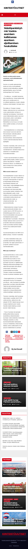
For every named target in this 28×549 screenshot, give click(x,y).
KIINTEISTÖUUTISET (14, 8)
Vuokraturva (7, 501)
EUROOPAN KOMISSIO (17, 484)
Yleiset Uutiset (7, 25)
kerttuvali (13, 50)
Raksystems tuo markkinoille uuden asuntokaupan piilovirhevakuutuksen (18, 337)
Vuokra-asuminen (18, 23)
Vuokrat (16, 499)
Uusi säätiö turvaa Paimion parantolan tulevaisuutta (11, 402)
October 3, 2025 (9, 490)
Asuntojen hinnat (8, 484)
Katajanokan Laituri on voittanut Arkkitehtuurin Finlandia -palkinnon (14, 472)
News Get (23, 540)
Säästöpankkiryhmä (8, 23)
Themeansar (14, 542)
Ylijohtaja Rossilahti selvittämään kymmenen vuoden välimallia (8, 339)
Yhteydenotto (16, 545)
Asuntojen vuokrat (8, 499)
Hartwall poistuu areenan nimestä (10, 385)
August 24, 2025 (9, 507)
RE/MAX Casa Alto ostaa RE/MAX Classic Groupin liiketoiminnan (14, 521)
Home (10, 545)
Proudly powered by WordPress (9, 540)
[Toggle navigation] (15, 15)
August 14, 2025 (9, 523)
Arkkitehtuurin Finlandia (9, 468)
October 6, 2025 (9, 474)
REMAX (5, 517)
